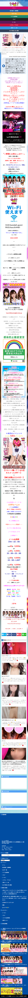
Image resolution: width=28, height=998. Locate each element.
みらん (4, 740)
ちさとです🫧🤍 (6, 655)
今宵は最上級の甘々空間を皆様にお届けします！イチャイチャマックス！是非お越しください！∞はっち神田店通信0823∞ (14, 898)
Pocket (20, 634)
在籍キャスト (5, 920)
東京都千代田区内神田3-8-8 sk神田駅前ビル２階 (13, 842)
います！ (4, 698)
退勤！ (3, 905)
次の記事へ (19, 628)
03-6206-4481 (5, 843)
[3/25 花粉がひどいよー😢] (20, 725)
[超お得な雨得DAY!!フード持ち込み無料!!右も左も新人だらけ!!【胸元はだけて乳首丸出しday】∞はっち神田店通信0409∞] (12, 770)
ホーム (3, 865)
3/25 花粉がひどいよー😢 (9, 720)
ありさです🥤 (5, 676)
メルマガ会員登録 (6, 917)
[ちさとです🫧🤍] (17, 660)
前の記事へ (8, 628)
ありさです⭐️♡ (5, 907)
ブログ (3, 875)
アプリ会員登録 (5, 872)
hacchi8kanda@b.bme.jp (14, 313)
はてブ (14, 634)
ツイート (3, 808)
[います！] (9, 704)
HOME (13, 628)
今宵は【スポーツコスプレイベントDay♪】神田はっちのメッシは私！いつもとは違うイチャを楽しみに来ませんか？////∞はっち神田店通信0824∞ (14, 892)
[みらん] (22, 745)
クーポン (4, 877)
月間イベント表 (5, 882)
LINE (25, 634)
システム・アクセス (6, 880)
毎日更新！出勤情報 (6, 867)
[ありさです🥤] (2, 682)
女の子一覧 (4, 870)
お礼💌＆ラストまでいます (8, 902)
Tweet (5, 634)
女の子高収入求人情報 (7, 885)
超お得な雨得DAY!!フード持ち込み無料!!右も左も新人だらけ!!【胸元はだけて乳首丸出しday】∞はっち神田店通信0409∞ (14, 763)
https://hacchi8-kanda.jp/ (13, 623)
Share (10, 634)
